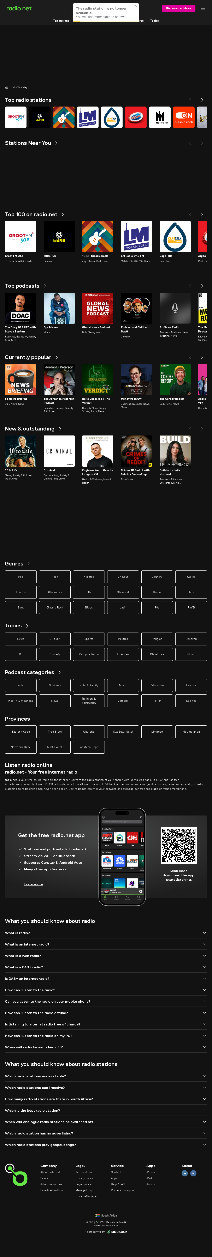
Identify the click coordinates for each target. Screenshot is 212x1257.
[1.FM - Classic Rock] (64, 117)
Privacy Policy (84, 1178)
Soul (21, 607)
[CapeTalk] (112, 117)
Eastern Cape (21, 731)
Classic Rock (54, 607)
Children (191, 639)
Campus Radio (89, 654)
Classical (123, 592)
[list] (106, 117)
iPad (149, 1178)
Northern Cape (21, 747)
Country (157, 576)
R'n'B (191, 607)
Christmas (157, 654)
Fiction (157, 700)
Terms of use (84, 1172)
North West (55, 747)
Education (157, 685)
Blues (89, 607)
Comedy (54, 654)
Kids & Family (89, 685)
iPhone (150, 1172)
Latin (123, 607)
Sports (88, 639)
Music (191, 654)
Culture (55, 639)
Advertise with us (51, 1184)
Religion (157, 639)
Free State (55, 731)
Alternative (55, 592)
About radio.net (50, 1172)
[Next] (202, 98)
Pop (20, 576)
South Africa (108, 1215)
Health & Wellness (20, 700)
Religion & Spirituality (89, 700)
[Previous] (190, 98)
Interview (123, 654)
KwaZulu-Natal (123, 731)
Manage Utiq (84, 1190)
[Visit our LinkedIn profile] (184, 1173)
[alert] (106, 12)
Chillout (123, 576)
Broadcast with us (52, 1190)
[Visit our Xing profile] (193, 1173)
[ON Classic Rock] (184, 117)
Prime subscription (123, 1190)
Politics (123, 639)
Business (55, 685)
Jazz (191, 592)
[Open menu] (202, 8)
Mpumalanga (191, 731)
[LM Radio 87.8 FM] (88, 117)
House (157, 592)
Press (44, 1178)
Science (191, 700)
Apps (114, 1178)
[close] (136, 6)
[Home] (6, 87)
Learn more (33, 884)
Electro (20, 592)
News (20, 639)
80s (89, 592)
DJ (20, 654)
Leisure (191, 685)
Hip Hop (88, 576)
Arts (21, 685)
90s (157, 607)
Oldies (191, 576)
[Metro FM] (160, 117)
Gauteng (88, 731)
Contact (116, 1172)
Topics (154, 20)
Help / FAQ (118, 1184)
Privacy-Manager (86, 1196)
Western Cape (89, 747)
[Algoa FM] (136, 117)
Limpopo (157, 731)
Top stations (61, 20)
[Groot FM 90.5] (15, 117)
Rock (55, 576)
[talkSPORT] (40, 117)
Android (151, 1184)
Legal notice (83, 1184)
